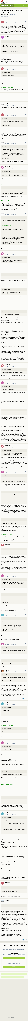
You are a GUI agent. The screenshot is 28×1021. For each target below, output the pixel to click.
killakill (6, 103)
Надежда (7, 670)
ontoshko (7, 36)
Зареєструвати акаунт (14, 957)
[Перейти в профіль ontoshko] (2, 37)
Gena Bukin (7, 614)
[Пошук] (22, 2)
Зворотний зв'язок (16, 1016)
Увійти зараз (14, 966)
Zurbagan (7, 900)
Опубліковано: (11, 22)
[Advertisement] (11, 97)
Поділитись (14, 974)
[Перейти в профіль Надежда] (2, 671)
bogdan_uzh (8, 166)
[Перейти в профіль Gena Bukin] (2, 615)
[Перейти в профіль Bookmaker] (2, 22)
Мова (9, 1016)
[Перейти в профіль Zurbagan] (2, 901)
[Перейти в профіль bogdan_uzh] (2, 167)
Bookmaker (6, 14)
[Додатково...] (25, 21)
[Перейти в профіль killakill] (2, 104)
